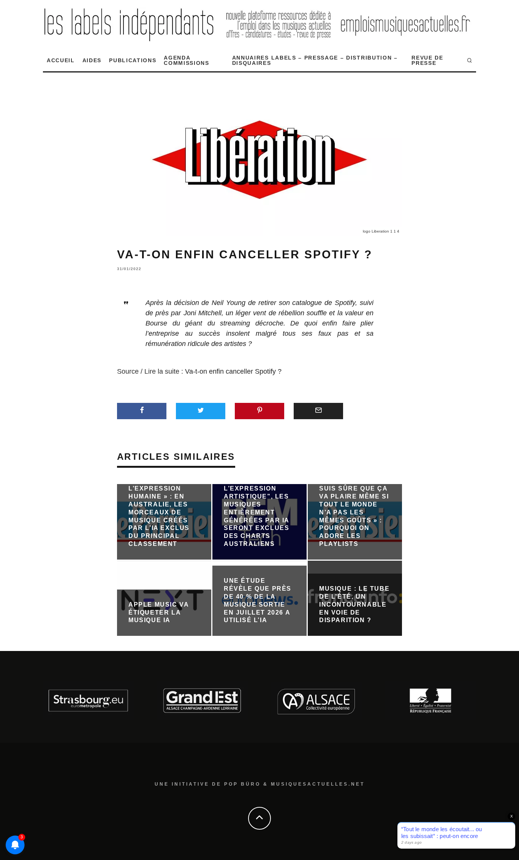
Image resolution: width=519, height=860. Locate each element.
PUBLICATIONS (132, 60)
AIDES (91, 60)
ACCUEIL (61, 60)
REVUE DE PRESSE (427, 60)
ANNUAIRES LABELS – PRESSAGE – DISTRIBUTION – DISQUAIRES (315, 60)
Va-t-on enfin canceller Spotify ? (233, 371)
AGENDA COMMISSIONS (186, 60)
